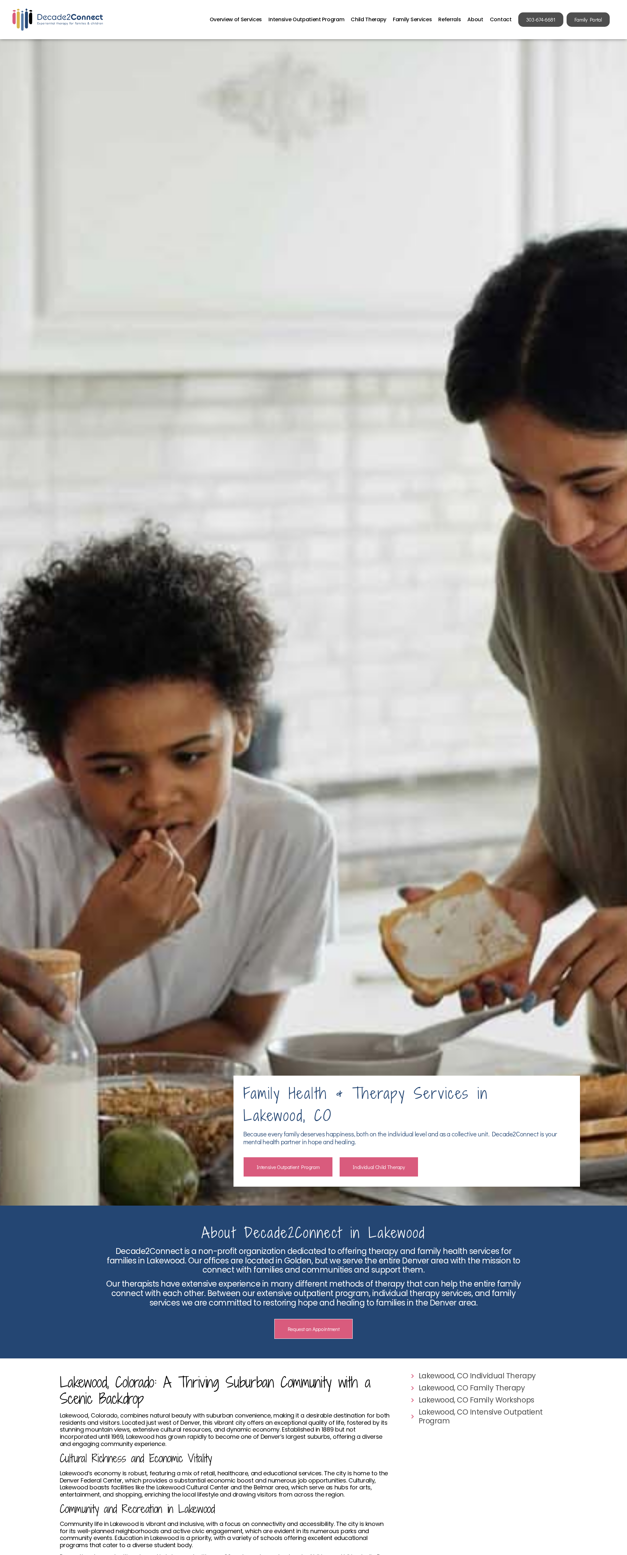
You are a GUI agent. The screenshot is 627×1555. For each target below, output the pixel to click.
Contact (501, 19)
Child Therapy (368, 19)
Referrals (449, 19)
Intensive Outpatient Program (306, 19)
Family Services (412, 19)
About (475, 19)
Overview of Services (236, 19)
